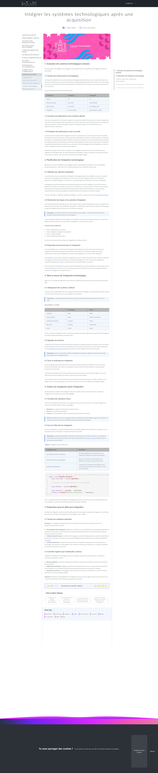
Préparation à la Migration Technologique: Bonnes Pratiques (52, 600)
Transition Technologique (30, 86)
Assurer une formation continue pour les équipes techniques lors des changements (100, 600)
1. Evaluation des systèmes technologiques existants (129, 71)
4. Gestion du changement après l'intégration (130, 84)
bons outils (48, 540)
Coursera (49, 420)
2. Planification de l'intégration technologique (130, 76)
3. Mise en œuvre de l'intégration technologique (126, 80)
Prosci (61, 262)
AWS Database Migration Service (58, 349)
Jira (89, 438)
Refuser (152, 751)
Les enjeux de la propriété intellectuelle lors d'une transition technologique (83, 600)
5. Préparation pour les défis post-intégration (130, 88)
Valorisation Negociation (30, 80)
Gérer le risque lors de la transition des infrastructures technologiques (66, 600)
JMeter (60, 375)
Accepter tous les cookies (139, 751)
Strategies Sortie (27, 77)
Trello (93, 438)
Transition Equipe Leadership (31, 83)
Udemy (104, 418)
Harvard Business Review (101, 195)
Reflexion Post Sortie (28, 89)
